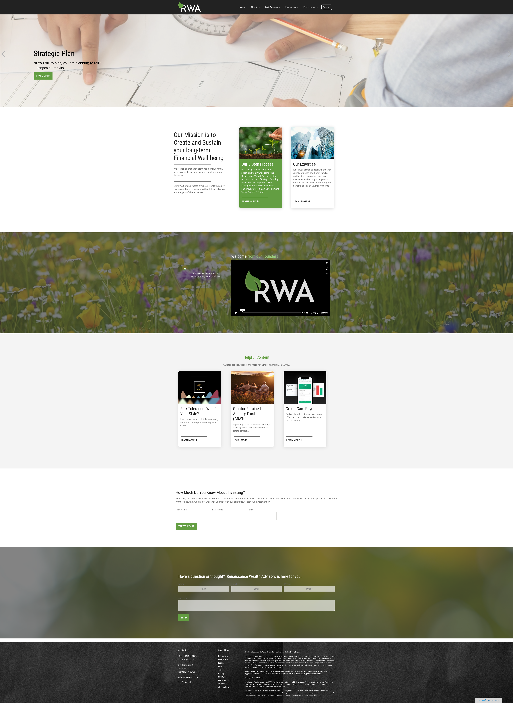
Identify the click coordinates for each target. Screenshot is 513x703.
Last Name (217, 509)
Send (184, 617)
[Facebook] (179, 683)
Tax (219, 670)
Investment (223, 659)
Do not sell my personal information (309, 674)
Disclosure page (299, 682)
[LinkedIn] (186, 683)
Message (182, 598)
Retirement (223, 656)
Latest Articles (224, 680)
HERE (315, 695)
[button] (242, 7)
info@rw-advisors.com (188, 677)
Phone (287, 583)
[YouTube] (190, 683)
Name (181, 583)
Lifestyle (221, 676)
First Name (181, 509)
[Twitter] (182, 683)
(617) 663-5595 (191, 656)
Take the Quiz (186, 526)
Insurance (222, 666)
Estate (221, 663)
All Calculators (224, 687)
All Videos (222, 683)
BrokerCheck (294, 652)
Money (221, 673)
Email (251, 509)
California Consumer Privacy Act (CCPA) (317, 671)
